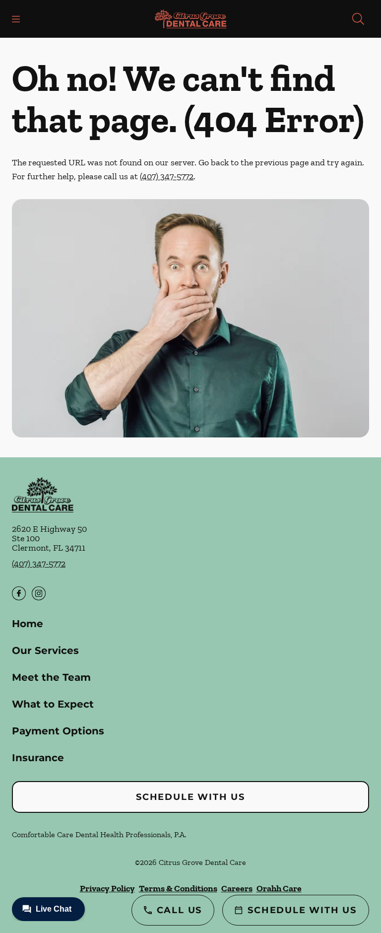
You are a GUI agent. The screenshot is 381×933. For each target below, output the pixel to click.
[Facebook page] (19, 593)
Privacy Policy (107, 888)
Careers (237, 888)
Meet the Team (51, 677)
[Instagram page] (39, 593)
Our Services (45, 650)
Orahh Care (279, 888)
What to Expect (53, 704)
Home (27, 624)
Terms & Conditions (178, 888)
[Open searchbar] (358, 19)
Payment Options (58, 731)
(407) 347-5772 (166, 176)
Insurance (38, 758)
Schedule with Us (190, 796)
